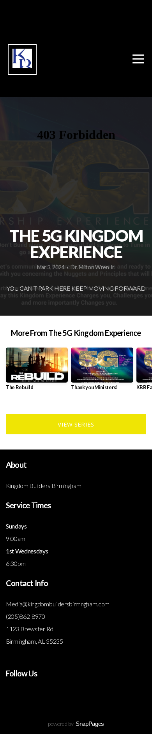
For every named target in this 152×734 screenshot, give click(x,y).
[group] (37, 372)
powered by (76, 723)
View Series (76, 424)
